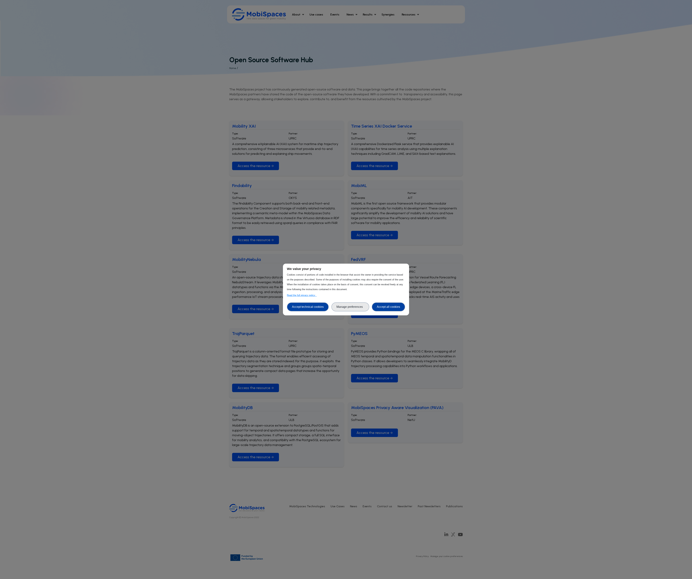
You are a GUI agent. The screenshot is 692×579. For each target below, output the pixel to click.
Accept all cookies (388, 306)
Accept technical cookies (308, 306)
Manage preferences (350, 306)
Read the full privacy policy (302, 295)
